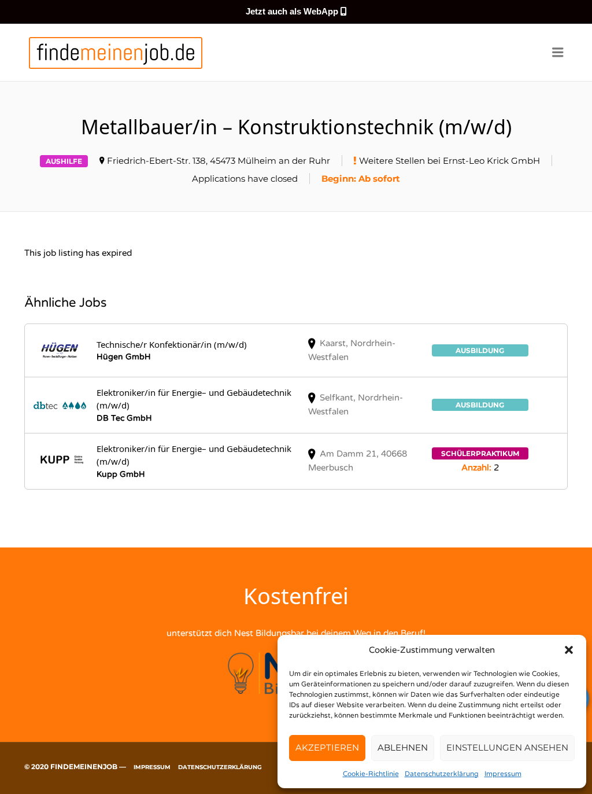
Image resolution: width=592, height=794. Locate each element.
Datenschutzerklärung (442, 774)
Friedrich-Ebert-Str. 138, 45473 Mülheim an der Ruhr (218, 160)
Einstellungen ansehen (507, 747)
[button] (569, 650)
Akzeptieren (327, 747)
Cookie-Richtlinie (371, 774)
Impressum (502, 774)
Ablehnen (403, 747)
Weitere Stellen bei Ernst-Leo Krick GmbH (449, 160)
